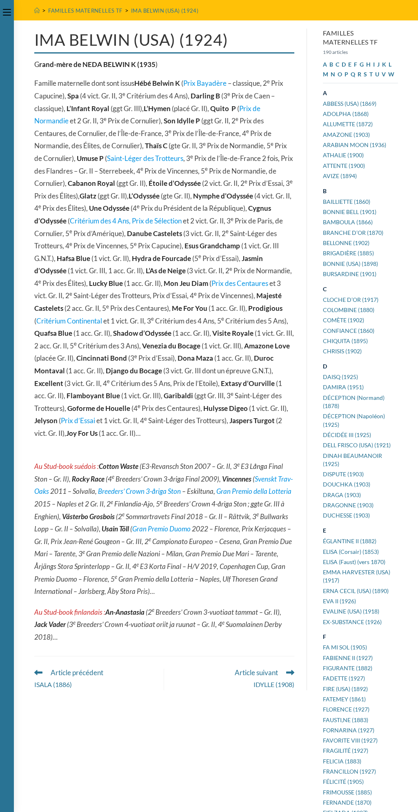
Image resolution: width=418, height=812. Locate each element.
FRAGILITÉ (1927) (345, 750)
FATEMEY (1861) (344, 699)
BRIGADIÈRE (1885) (348, 253)
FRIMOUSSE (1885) (347, 792)
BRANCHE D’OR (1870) (353, 232)
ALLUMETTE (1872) (348, 123)
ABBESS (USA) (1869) (349, 103)
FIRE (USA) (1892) (345, 688)
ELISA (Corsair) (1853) (351, 551)
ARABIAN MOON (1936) (354, 144)
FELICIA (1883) (342, 761)
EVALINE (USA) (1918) (351, 611)
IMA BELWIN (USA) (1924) (164, 10)
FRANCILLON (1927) (349, 771)
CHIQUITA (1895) (345, 340)
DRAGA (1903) (342, 494)
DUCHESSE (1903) (346, 515)
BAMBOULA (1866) (348, 222)
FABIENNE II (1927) (348, 657)
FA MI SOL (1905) (345, 647)
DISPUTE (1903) (343, 474)
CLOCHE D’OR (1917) (350, 299)
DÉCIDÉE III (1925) (347, 434)
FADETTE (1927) (344, 678)
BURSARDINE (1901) (349, 273)
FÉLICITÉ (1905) (343, 781)
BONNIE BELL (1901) (349, 211)
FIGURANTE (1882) (347, 668)
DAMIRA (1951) (343, 387)
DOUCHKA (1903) (346, 484)
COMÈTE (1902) (343, 320)
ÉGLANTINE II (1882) (349, 541)
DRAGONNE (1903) (348, 505)
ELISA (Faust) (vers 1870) (354, 561)
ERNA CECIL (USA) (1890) (356, 590)
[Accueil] (37, 10)
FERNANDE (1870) (347, 802)
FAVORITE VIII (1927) (350, 740)
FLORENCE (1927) (346, 709)
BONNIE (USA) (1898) (350, 263)
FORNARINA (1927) (348, 730)
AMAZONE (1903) (346, 134)
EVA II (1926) (339, 601)
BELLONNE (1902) (346, 242)
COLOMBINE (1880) (348, 309)
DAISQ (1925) (340, 376)
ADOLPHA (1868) (346, 113)
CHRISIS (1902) (342, 351)
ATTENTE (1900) (344, 165)
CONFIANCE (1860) (348, 330)
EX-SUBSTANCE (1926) (352, 621)
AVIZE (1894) (340, 175)
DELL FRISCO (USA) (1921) (357, 445)
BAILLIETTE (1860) (346, 201)
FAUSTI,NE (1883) (345, 719)
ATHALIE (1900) (343, 155)
